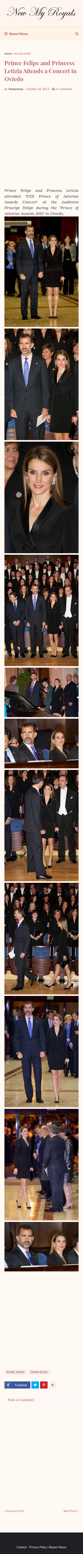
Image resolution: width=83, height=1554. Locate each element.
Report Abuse (57, 1547)
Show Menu (18, 33)
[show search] (77, 33)
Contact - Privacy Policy (32, 1547)
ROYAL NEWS (22, 53)
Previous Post (15, 1511)
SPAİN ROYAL (39, 1372)
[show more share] (52, 1385)
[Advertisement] (41, 139)
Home (8, 53)
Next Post (70, 1511)
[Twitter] (35, 1385)
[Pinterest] (44, 1385)
